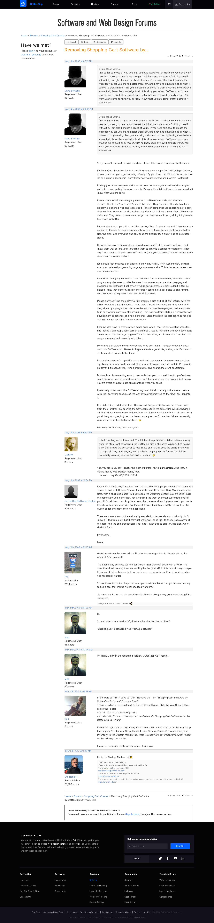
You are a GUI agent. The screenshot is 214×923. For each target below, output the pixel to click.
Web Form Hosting (98, 896)
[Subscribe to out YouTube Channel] (175, 858)
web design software (58, 844)
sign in (32, 50)
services (77, 844)
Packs (56, 4)
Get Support (107, 912)
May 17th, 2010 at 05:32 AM (78, 608)
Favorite (117, 42)
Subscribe (100, 42)
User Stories (130, 902)
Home (24, 35)
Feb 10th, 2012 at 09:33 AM (78, 691)
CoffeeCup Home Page (53, 912)
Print (86, 42)
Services (94, 874)
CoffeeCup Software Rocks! (79, 501)
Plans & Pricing (97, 902)
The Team (25, 880)
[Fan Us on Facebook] (168, 858)
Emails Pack (60, 880)
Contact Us (25, 896)
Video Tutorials (131, 885)
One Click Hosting (98, 885)
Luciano (68, 454)
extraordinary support (86, 847)
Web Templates (167, 880)
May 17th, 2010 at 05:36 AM (78, 650)
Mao (66, 637)
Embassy (128, 891)
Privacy (137, 912)
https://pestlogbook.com (108, 776)
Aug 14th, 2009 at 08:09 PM (79, 109)
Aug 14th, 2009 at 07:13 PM (78, 61)
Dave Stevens (72, 90)
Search (72, 42)
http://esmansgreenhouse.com (111, 771)
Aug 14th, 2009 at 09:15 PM (78, 432)
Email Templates (167, 885)
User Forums (130, 896)
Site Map (147, 912)
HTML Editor (154, 4)
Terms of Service (133, 917)
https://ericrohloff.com (107, 782)
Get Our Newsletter (29, 891)
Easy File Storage (98, 891)
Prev (172, 56)
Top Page (36, 912)
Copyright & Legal (123, 912)
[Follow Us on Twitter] (160, 858)
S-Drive (93, 880)
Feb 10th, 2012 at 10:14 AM (78, 751)
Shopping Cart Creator (52, 35)
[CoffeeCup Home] (36, 4)
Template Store (167, 874)
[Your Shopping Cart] (169, 4)
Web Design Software (89, 912)
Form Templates (167, 891)
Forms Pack (60, 885)
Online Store (72, 912)
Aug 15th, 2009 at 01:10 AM (78, 547)
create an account (31, 54)
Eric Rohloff (70, 776)
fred (66, 718)
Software (75, 4)
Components (165, 896)
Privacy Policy (117, 917)
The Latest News (28, 885)
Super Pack (60, 891)
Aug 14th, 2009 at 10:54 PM (78, 480)
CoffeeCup (25, 874)
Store (134, 4)
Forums (34, 35)
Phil (66, 576)
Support (115, 4)
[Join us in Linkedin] (183, 858)
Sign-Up (180, 846)
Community (130, 874)
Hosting (95, 4)
